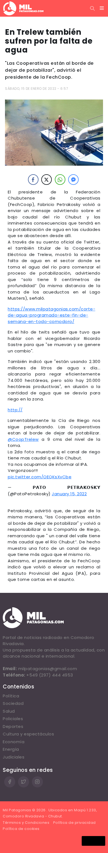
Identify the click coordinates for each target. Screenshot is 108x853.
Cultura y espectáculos (28, 734)
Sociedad (13, 703)
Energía (11, 749)
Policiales (13, 719)
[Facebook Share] (33, 179)
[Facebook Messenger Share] (73, 179)
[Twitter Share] (46, 179)
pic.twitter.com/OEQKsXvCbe (39, 477)
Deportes (13, 726)
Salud (9, 711)
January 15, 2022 (69, 494)
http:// (15, 410)
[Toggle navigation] (102, 8)
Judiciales (13, 757)
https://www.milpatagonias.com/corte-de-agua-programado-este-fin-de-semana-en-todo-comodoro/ (51, 315)
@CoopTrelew (23, 439)
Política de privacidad (74, 822)
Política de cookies (21, 828)
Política (11, 696)
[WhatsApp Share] (60, 179)
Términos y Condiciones (26, 822)
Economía (13, 742)
